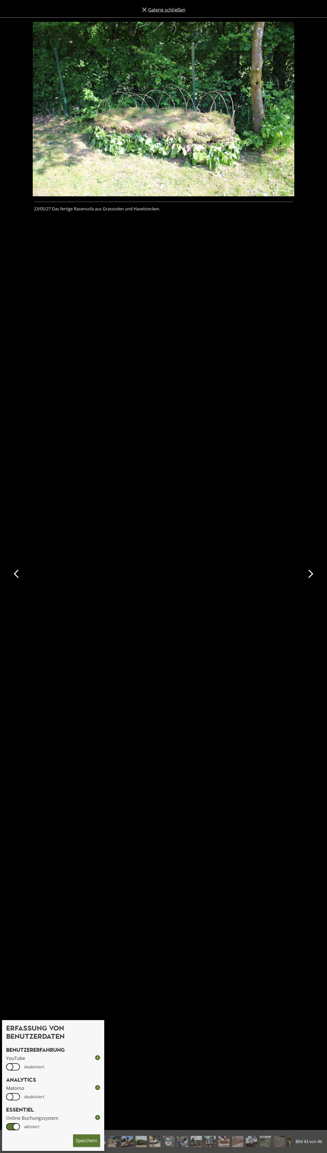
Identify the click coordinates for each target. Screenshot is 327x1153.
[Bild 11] (168, 1141)
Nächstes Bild (310, 574)
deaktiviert (34, 1067)
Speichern (86, 1140)
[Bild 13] (196, 1141)
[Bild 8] (127, 1141)
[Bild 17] (251, 1141)
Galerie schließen (166, 10)
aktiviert (32, 1126)
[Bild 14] (210, 1141)
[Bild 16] (237, 1141)
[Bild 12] (182, 1141)
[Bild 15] (223, 1141)
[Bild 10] (154, 1141)
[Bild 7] (113, 1141)
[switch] (13, 1066)
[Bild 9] (141, 1141)
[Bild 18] (265, 1141)
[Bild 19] (279, 1141)
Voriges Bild (16, 574)
